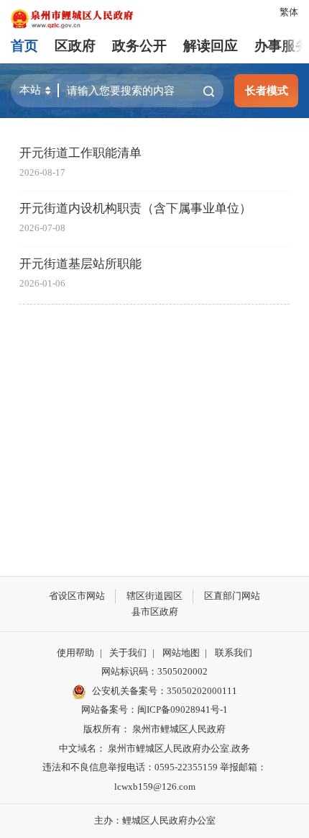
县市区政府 (155, 611)
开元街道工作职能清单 (80, 153)
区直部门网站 (232, 595)
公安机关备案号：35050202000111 (164, 690)
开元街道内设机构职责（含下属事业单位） (135, 208)
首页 (24, 45)
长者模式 (266, 90)
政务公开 (139, 45)
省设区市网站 (77, 595)
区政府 (75, 45)
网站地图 (181, 652)
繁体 (289, 11)
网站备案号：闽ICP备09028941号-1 (154, 709)
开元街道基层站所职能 (80, 264)
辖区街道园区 (154, 595)
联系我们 (233, 652)
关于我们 (128, 652)
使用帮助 (75, 652)
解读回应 (210, 45)
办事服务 (281, 45)
